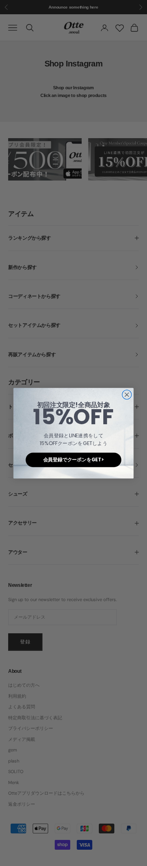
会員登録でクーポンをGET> (73, 459)
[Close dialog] (126, 394)
